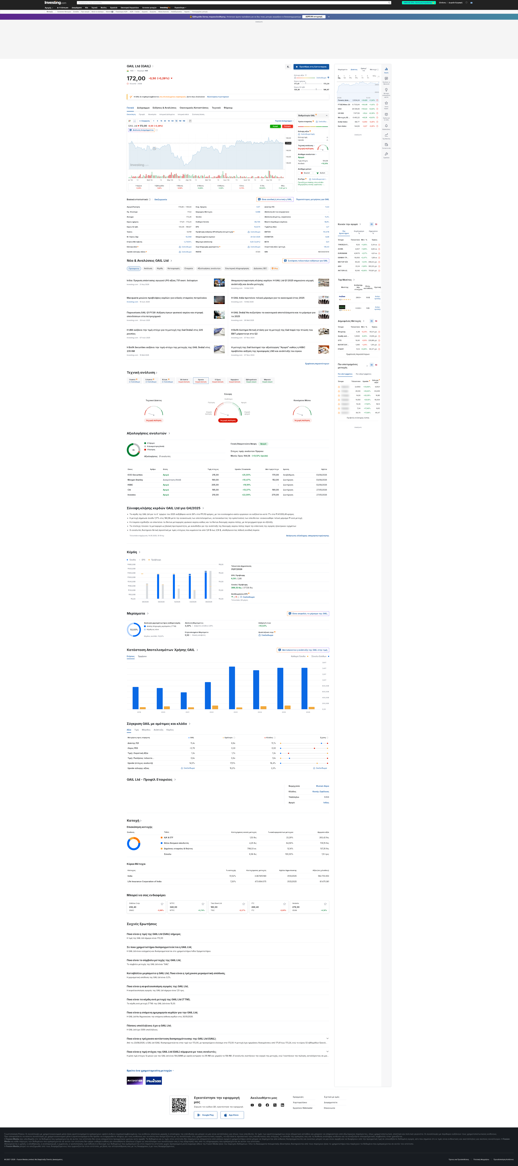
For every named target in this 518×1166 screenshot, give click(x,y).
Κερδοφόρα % (359, 232)
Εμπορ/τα (364, 69)
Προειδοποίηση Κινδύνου (504, 1159)
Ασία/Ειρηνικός (176, 12)
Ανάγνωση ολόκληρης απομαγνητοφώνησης (307, 535)
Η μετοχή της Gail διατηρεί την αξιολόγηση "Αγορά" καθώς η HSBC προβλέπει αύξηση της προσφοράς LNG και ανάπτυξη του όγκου (268, 349)
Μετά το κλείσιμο (98, 12)
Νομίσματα (342, 69)
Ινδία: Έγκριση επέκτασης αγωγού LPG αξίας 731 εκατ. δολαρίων (162, 280)
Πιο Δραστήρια (344, 232)
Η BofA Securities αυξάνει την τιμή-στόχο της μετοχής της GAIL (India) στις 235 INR (168, 349)
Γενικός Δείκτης (344, 100)
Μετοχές (374, 69)
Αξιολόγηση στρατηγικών (218, 97)
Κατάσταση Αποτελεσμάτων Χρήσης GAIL (161, 650)
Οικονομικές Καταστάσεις (194, 107)
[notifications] (466, 2)
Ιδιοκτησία (152, 114)
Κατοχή (133, 820)
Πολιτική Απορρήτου (481, 1159)
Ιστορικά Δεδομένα (167, 114)
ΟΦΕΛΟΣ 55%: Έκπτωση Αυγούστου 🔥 (419, 3)
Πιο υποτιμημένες (345, 374)
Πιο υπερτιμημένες (363, 374)
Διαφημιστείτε (331, 1102)
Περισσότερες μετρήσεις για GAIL (312, 199)
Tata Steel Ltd (216, 903)
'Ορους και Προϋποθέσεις (459, 1159)
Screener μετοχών (149, 8)
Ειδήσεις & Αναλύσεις (164, 107)
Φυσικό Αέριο (322, 786)
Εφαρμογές (298, 1097)
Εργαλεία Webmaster (303, 1108)
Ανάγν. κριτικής (378, 297)
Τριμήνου (142, 656)
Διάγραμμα (143, 107)
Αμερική (145, 12)
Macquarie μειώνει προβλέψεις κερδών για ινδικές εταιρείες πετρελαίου (167, 297)
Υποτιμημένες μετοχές (200, 12)
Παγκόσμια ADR (121, 12)
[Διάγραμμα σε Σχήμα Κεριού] (129, 120)
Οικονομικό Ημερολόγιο (130, 8)
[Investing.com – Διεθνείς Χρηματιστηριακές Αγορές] (55, 3)
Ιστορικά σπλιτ (183, 114)
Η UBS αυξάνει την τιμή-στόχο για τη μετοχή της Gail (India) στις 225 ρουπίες (165, 332)
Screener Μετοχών (64, 12)
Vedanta (295, 903)
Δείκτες (354, 69)
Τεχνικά (216, 107)
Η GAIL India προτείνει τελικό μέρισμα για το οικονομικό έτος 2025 (267, 297)
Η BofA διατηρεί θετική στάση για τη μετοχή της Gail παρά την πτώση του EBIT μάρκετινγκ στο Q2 (272, 332)
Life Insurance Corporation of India (144, 881)
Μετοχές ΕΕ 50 (344, 117)
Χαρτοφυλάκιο (300, 1102)
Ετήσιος (131, 656)
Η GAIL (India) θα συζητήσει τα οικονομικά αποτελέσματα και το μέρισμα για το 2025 (273, 314)
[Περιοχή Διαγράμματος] (134, 120)
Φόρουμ (228, 107)
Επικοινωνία (329, 1108)
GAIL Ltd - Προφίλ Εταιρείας (149, 779)
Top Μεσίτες (345, 279)
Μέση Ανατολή (163, 12)
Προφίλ (142, 114)
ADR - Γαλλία (134, 12)
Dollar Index (342, 122)
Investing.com (132, 302)
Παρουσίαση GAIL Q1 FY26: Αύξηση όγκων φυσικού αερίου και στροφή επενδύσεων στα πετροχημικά (165, 314)
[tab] (134, 380)
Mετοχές (50, 12)
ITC (252, 903)
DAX (340, 109)
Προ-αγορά (85, 12)
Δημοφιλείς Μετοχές (349, 321)
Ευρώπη (153, 12)
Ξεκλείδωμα (321, 78)
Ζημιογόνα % (373, 232)
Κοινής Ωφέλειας (321, 791)
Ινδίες (326, 802)
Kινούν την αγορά (348, 224)
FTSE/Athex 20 (344, 105)
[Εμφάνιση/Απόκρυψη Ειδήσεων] (190, 120)
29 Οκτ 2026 (255, 237)
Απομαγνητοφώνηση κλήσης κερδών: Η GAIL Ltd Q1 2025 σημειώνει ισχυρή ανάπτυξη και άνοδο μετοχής (272, 282)
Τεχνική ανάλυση (141, 372)
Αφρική (187, 12)
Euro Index (342, 126)
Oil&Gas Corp (134, 903)
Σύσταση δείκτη (198, 114)
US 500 (341, 113)
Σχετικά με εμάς (331, 1097)
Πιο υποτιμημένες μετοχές (348, 366)
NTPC (172, 903)
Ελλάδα (76, 12)
